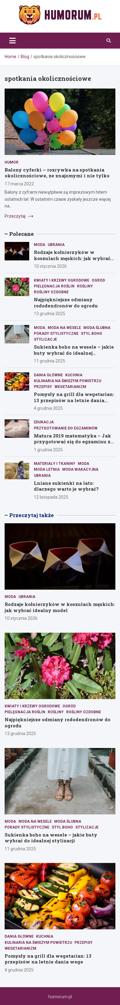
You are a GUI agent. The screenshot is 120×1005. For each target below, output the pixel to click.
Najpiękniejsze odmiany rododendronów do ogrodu (66, 302)
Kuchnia (73, 375)
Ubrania (56, 245)
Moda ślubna (96, 328)
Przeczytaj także (31, 515)
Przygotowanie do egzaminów (66, 428)
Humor (11, 162)
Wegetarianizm (70, 387)
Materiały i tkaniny (54, 463)
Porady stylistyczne (56, 333)
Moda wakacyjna (80, 469)
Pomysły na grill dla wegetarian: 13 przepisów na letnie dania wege (74, 400)
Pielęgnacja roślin (54, 286)
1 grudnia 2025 (48, 449)
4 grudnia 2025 (48, 408)
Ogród (98, 280)
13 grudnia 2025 (49, 313)
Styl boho (91, 333)
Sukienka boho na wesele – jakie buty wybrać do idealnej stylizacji (74, 353)
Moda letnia (47, 469)
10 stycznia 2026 (50, 266)
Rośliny (85, 286)
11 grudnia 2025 (49, 360)
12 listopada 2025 (51, 497)
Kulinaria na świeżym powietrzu (67, 381)
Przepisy (43, 387)
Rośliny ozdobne (51, 292)
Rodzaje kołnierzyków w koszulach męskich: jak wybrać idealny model (72, 258)
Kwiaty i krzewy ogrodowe (61, 280)
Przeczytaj (15, 216)
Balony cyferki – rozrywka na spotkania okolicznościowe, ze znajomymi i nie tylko (57, 173)
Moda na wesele (64, 328)
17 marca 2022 (19, 183)
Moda (39, 245)
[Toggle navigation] (12, 41)
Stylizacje (45, 339)
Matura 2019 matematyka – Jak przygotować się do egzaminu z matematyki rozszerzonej (72, 442)
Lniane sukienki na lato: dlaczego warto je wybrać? (66, 486)
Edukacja (44, 422)
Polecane (21, 233)
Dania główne (48, 375)
